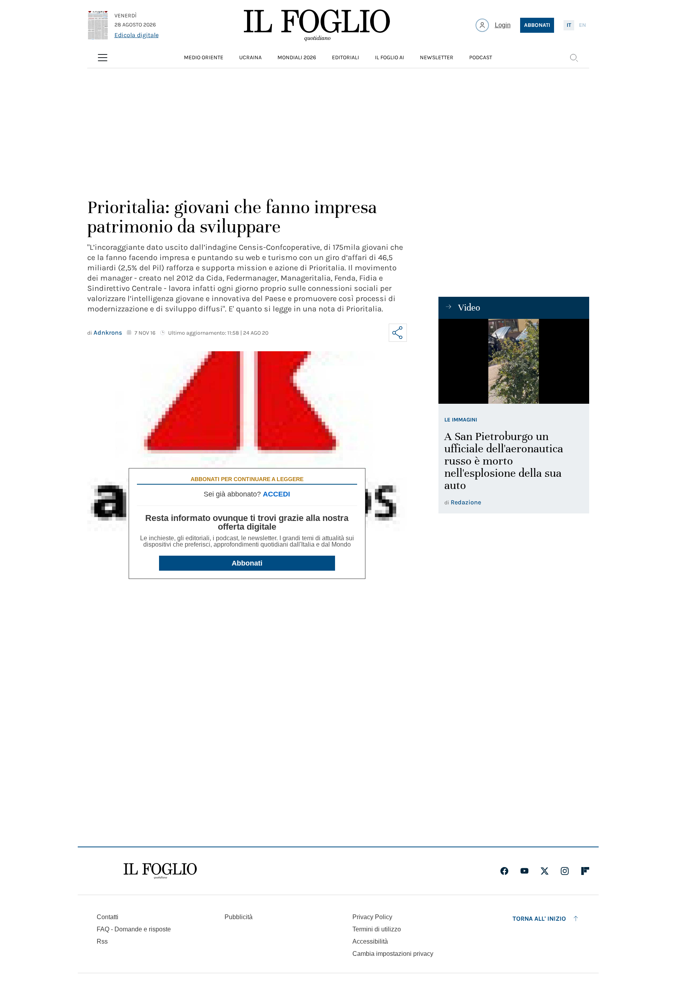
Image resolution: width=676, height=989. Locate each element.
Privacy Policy (372, 917)
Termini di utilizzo (376, 929)
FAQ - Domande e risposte (134, 929)
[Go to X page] (545, 871)
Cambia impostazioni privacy (392, 954)
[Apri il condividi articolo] (398, 333)
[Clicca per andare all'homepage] (160, 871)
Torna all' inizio (539, 918)
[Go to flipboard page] (585, 871)
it (569, 25)
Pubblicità (239, 917)
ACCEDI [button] (276, 494)
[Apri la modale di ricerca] (574, 58)
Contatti (107, 917)
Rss (102, 941)
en (582, 25)
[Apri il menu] (103, 58)
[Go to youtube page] (524, 871)
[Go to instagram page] (565, 871)
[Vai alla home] (317, 25)
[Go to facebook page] (504, 871)
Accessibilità (370, 941)
